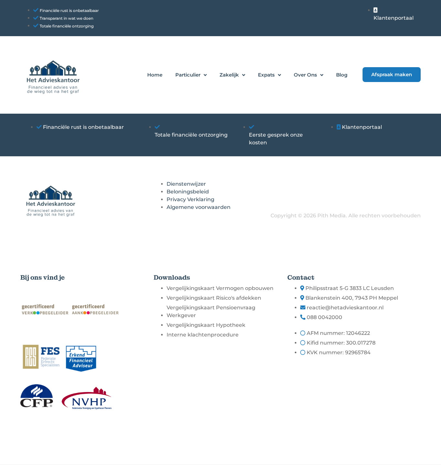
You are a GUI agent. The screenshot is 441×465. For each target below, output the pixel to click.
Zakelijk (229, 75)
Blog (341, 75)
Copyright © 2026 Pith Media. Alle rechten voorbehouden (346, 215)
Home (154, 75)
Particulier (187, 75)
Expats (266, 75)
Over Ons (305, 75)
